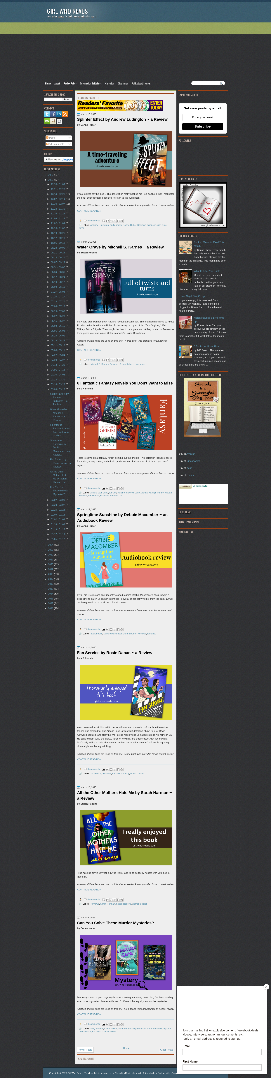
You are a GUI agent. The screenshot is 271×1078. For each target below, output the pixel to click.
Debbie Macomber (112, 633)
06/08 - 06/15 (58, 325)
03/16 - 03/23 (58, 384)
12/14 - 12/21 (58, 194)
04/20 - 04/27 (58, 360)
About (57, 83)
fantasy (112, 492)
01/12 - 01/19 (58, 534)
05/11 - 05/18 (58, 345)
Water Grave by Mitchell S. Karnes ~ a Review (120, 247)
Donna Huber (129, 225)
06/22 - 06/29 (58, 316)
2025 (51, 180)
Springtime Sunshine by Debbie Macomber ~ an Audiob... (60, 447)
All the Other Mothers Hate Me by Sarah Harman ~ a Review (124, 795)
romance (151, 633)
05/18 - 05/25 (58, 340)
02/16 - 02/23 (58, 509)
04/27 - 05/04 (58, 355)
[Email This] (108, 221)
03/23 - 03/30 (58, 379)
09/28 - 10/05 (58, 247)
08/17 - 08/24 (58, 277)
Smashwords (193, 461)
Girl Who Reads (67, 11)
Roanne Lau (116, 495)
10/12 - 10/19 (58, 238)
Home (48, 83)
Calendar (109, 83)
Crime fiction (110, 1028)
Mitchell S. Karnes (100, 364)
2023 (51, 549)
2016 (51, 584)
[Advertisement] (135, 51)
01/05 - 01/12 (58, 539)
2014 (51, 593)
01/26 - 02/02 (58, 524)
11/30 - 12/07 (58, 203)
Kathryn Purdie (156, 492)
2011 (51, 608)
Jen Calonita (141, 492)
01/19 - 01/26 (58, 529)
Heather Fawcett (125, 492)
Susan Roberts (126, 364)
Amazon (190, 453)
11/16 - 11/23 (58, 213)
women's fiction (139, 904)
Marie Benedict (154, 1028)
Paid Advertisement (141, 83)
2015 (51, 588)
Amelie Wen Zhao (99, 492)
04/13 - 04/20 (58, 365)
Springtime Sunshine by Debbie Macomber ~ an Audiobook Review (122, 517)
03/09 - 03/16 (58, 389)
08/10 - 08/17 (58, 282)
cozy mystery (97, 1028)
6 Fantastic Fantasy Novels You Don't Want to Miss (125, 383)
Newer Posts (85, 1049)
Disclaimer (123, 83)
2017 (51, 579)
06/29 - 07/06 (58, 311)
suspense (140, 364)
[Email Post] (103, 220)
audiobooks (116, 225)
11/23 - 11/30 (58, 208)
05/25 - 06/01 (58, 335)
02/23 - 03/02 (58, 505)
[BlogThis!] (111, 221)
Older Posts (166, 1049)
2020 (51, 564)
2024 (51, 545)
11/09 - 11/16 (58, 218)
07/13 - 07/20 (58, 301)
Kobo (189, 468)
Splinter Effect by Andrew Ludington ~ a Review (122, 119)
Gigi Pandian (139, 1028)
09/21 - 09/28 (58, 252)
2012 (51, 603)
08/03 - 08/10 (58, 286)
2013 (51, 598)
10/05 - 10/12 (58, 242)
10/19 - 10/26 (58, 233)
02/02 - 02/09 (58, 519)
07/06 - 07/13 (58, 306)
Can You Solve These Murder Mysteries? (115, 923)
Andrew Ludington (99, 225)
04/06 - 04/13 (58, 369)
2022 (51, 554)
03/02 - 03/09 (58, 500)
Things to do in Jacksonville (156, 1073)
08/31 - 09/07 (58, 267)
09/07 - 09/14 (58, 262)
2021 (51, 559)
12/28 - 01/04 (58, 184)
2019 (51, 569)
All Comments (56, 144)
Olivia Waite (85, 1031)
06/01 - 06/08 (58, 330)
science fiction (154, 225)
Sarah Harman (107, 904)
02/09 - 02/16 (58, 514)
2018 (51, 574)
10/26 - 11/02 (58, 228)
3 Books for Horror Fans (207, 346)
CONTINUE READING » (89, 211)
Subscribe (203, 126)
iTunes (190, 475)
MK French (93, 495)
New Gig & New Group (193, 296)
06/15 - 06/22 (58, 321)
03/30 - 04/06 (58, 374)
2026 (51, 175)
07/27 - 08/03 (58, 291)
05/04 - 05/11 (58, 350)
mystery (167, 1028)
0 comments (94, 220)
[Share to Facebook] (118, 221)
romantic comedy (120, 773)
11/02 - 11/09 (58, 223)
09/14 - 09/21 (58, 257)
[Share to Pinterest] (122, 221)
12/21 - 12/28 (58, 189)
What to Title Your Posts (207, 271)
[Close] (266, 987)
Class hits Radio (123, 1073)
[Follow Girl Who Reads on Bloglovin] (60, 161)
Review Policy (70, 83)
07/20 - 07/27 (58, 296)
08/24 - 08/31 (58, 272)
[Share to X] (115, 221)
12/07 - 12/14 (58, 199)
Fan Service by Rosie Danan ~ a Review (114, 652)
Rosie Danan (137, 773)
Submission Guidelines (91, 83)
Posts (51, 137)
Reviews (141, 225)
